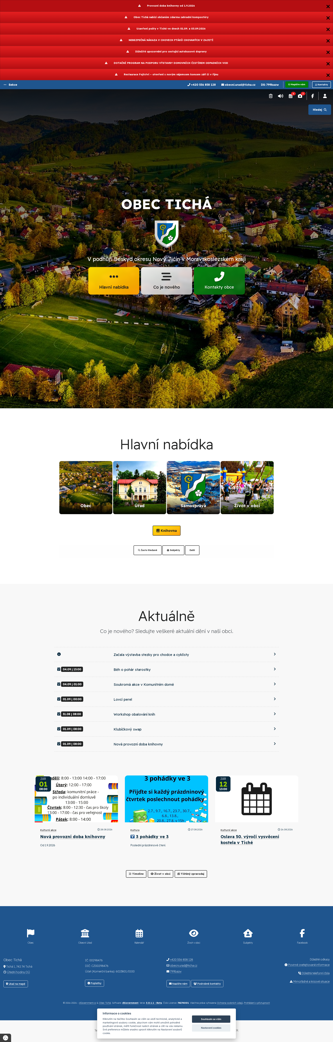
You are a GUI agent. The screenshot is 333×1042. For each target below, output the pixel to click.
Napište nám (179, 983)
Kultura (134, 830)
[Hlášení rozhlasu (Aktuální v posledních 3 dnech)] (280, 96)
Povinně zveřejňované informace (308, 965)
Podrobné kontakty (209, 983)
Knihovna (168, 530)
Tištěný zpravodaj (192, 873)
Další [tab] (192, 550)
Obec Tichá (105, 1002)
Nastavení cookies (211, 1027)
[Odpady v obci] (270, 96)
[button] (10, 84)
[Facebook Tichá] (313, 96)
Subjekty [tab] (174, 550)
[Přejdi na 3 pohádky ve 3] (166, 798)
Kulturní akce (48, 830)
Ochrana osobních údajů (230, 1002)
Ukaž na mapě (16, 983)
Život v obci (161, 873)
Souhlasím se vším (211, 1019)
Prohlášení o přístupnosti (257, 1002)
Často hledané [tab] (148, 550)
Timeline (137, 873)
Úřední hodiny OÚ (18, 972)
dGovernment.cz (87, 1002)
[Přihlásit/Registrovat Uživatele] (325, 96)
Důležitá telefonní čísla (315, 973)
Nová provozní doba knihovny (72, 836)
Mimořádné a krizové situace (311, 981)
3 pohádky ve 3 (152, 836)
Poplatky (95, 983)
